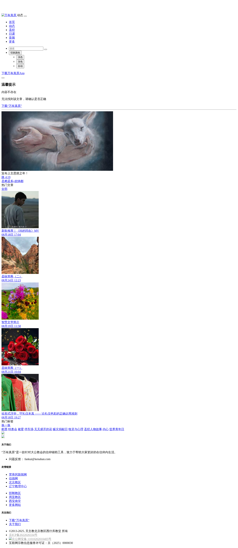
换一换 (5, 425)
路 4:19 (5, 177)
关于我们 (15, 524)
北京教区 (15, 482)
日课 (12, 33)
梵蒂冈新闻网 (18, 474)
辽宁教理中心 (18, 486)
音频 (12, 37)
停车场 (29, 429)
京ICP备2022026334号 (23, 534)
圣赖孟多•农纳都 (12, 181)
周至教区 (15, 497)
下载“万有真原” (11, 105)
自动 (20, 66)
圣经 (12, 29)
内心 (106, 429)
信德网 (13, 478)
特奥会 (12, 429)
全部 (4, 188)
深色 (20, 61)
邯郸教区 (15, 493)
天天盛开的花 (43, 429)
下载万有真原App (13, 73)
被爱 (21, 429)
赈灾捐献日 (60, 429)
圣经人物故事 (93, 429)
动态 (12, 26)
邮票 (4, 429)
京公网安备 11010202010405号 (31, 539)
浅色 (20, 57)
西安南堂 (15, 500)
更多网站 (15, 504)
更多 (12, 41)
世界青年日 (116, 429)
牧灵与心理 (75, 429)
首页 (12, 22)
